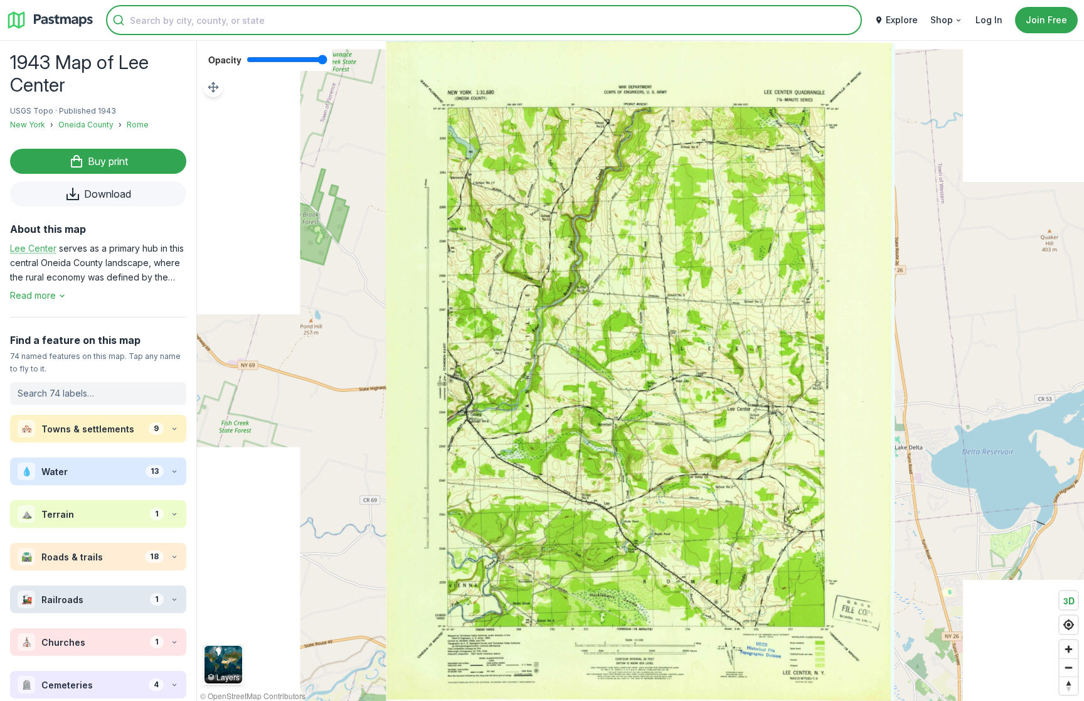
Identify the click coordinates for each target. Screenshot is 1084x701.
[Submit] (118, 20)
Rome (138, 124)
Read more (33, 295)
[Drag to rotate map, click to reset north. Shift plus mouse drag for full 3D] (1069, 686)
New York (27, 124)
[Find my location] (1069, 625)
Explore (902, 19)
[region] (640, 371)
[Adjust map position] (213, 87)
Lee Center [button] (33, 248)
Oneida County (86, 124)
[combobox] (484, 20)
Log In (988, 19)
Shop (941, 19)
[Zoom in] (1069, 649)
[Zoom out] (1069, 667)
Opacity (225, 59)
